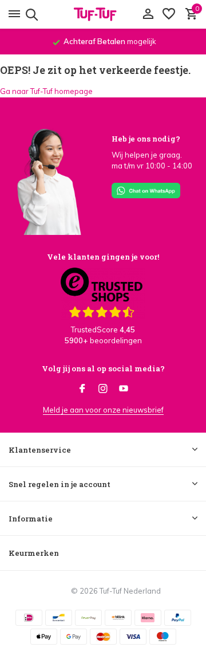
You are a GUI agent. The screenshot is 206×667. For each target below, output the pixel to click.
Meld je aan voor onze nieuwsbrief (103, 409)
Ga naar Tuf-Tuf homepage (46, 91)
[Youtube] (123, 389)
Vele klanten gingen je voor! (103, 257)
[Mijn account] (147, 14)
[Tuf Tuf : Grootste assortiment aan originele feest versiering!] (103, 14)
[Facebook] (82, 389)
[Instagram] (103, 389)
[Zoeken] (30, 14)
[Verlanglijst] (169, 14)
